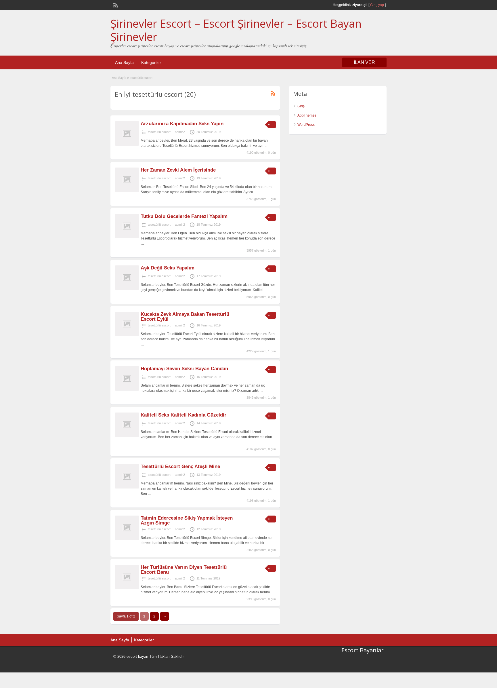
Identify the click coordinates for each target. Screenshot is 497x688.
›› (164, 616)
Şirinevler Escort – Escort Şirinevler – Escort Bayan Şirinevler (236, 30)
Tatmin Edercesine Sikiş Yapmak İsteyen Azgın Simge (187, 520)
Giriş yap (377, 5)
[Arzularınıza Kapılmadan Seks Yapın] (127, 144)
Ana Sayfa (124, 62)
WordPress (306, 125)
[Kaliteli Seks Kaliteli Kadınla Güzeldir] (127, 436)
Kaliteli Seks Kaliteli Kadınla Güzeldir (183, 415)
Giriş (301, 106)
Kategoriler (151, 62)
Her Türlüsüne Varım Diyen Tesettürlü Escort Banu (184, 570)
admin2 (180, 132)
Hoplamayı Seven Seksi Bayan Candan (184, 368)
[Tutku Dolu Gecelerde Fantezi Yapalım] (127, 237)
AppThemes (306, 115)
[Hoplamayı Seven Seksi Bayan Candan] (127, 389)
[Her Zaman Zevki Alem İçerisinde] (127, 191)
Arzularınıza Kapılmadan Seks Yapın (182, 123)
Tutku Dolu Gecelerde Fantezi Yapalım (184, 216)
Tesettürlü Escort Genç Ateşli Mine (180, 466)
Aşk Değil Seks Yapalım (167, 268)
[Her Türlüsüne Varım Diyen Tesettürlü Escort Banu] (127, 588)
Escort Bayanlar (362, 650)
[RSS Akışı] (115, 4)
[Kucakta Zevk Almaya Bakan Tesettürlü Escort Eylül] (127, 335)
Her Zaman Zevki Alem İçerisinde (178, 170)
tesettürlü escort (159, 132)
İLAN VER (364, 62)
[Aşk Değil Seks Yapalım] (127, 289)
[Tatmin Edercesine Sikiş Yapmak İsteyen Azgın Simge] (127, 539)
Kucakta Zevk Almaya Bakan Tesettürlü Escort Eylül (185, 316)
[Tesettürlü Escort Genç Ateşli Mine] (127, 487)
